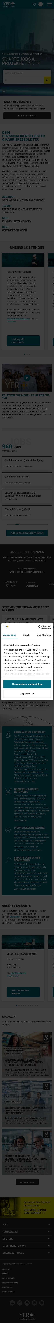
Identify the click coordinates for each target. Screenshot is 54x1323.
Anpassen (25, 693)
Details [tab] (26, 635)
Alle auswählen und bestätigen (27, 684)
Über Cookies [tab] (44, 635)
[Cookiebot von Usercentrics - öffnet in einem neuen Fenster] (38, 627)
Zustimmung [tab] (9, 635)
